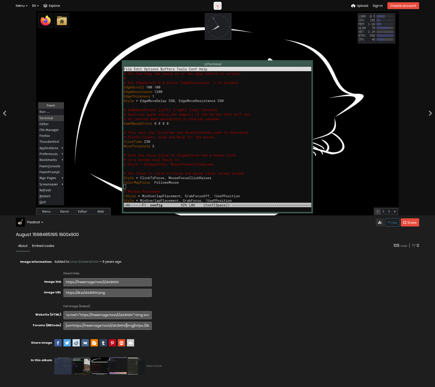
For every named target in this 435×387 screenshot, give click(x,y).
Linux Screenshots (84, 261)
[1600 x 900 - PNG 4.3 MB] (380, 222)
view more (154, 366)
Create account (403, 5)
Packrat (33, 222)
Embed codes (43, 245)
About (23, 245)
